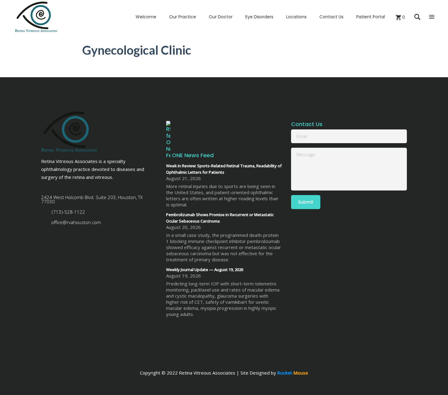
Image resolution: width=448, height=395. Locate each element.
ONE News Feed (193, 155)
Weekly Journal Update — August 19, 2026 (204, 269)
